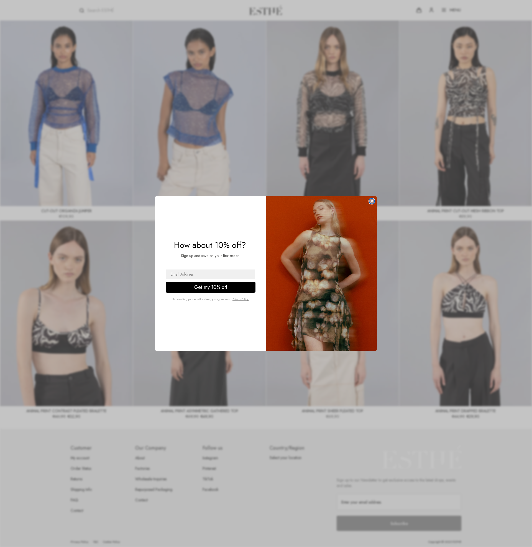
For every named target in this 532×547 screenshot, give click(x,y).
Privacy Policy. (240, 299)
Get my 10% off (210, 287)
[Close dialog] (372, 201)
